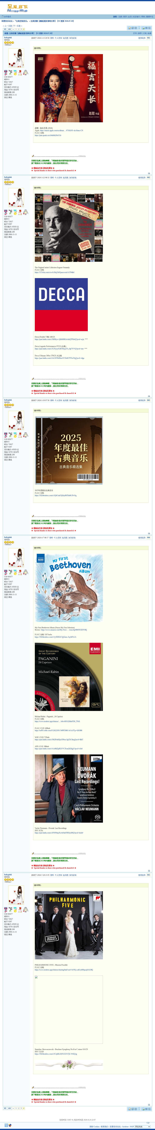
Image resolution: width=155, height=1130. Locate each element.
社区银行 (136, 17)
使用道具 (142, 38)
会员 (130, 17)
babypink (8, 38)
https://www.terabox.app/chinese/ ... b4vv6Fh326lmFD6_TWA (57, 721)
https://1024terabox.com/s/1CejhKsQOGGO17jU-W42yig (56, 1054)
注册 (120, 17)
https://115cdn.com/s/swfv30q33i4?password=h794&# (54, 272)
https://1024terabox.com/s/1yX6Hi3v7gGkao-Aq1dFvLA (55, 637)
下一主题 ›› (17, 26)
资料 (52, 38)
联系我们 (104, 1127)
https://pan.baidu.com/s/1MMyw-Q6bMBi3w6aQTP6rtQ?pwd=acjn (59, 339)
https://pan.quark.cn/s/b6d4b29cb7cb (48, 135)
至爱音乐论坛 (7, 21)
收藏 (149, 33)
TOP (148, 1123)
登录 (125, 17)
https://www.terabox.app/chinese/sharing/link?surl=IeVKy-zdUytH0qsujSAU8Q (64, 970)
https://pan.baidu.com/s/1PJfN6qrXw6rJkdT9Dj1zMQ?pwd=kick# (59, 833)
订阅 (145, 33)
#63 (148, 400)
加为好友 (73, 38)
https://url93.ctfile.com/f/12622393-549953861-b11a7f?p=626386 (58, 730)
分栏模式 (7, 17)
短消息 (65, 38)
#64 (148, 538)
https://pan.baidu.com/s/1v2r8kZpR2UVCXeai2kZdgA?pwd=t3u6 (58, 749)
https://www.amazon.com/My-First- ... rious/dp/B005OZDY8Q (64, 630)
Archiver (125, 1127)
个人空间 (58, 38)
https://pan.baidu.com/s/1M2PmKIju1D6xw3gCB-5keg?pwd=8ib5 (59, 740)
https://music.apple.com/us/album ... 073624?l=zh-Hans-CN (61, 130)
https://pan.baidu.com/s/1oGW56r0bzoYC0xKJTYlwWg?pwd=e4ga (59, 358)
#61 (148, 38)
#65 (148, 875)
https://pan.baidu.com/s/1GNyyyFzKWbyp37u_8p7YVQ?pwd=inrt (59, 349)
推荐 (140, 33)
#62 (148, 177)
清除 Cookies (94, 1127)
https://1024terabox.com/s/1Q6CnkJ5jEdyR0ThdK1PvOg (55, 495)
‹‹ (13, 29)
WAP (132, 1127)
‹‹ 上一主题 (7, 26)
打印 (135, 33)
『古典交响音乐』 (21, 21)
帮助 (143, 17)
